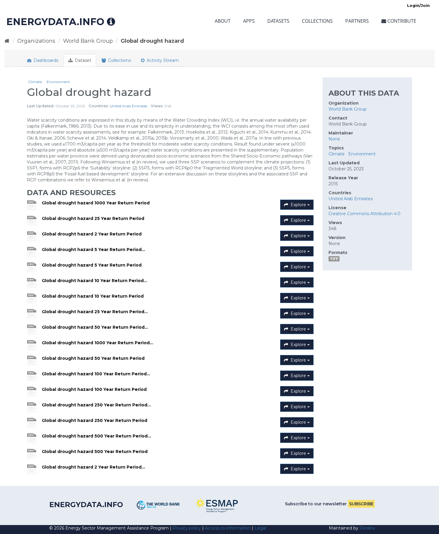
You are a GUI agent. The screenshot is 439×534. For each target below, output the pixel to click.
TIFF (334, 258)
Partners (357, 21)
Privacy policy (187, 528)
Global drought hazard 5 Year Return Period (92, 265)
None (334, 139)
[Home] (7, 41)
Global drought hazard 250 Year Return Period (94, 420)
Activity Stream (162, 60)
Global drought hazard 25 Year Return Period (93, 218)
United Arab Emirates (128, 106)
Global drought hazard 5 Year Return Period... (93, 249)
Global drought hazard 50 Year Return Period (93, 358)
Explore (298, 204)
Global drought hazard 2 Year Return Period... (93, 467)
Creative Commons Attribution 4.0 (364, 213)
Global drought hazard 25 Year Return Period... (95, 311)
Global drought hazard (152, 41)
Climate (35, 81)
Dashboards (45, 60)
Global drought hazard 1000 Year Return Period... (97, 342)
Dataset (82, 60)
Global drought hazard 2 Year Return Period (92, 234)
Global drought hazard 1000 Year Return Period (96, 203)
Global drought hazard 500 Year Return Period (95, 451)
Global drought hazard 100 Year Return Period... (96, 374)
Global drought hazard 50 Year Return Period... (95, 327)
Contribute (401, 21)
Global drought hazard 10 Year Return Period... (94, 280)
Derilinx (367, 528)
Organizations (36, 41)
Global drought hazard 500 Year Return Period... (96, 436)
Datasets (278, 21)
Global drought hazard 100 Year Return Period (94, 389)
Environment (58, 81)
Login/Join (418, 5)
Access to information (228, 528)
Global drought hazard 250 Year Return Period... (96, 405)
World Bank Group (88, 41)
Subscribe (361, 504)
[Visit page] (158, 505)
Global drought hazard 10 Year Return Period (93, 296)
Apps (249, 21)
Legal (260, 528)
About (223, 21)
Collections (317, 21)
